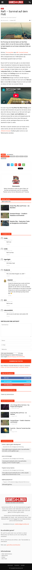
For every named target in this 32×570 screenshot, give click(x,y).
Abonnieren (27, 384)
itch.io (2, 69)
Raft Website (10, 154)
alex (5, 300)
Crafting (13, 156)
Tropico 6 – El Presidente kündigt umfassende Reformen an (16, 482)
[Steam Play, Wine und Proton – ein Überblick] (5, 208)
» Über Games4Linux (6, 554)
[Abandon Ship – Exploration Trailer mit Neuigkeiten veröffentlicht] (5, 223)
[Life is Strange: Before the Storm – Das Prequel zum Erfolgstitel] (5, 407)
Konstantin (5, 20)
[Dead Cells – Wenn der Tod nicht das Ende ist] (5, 430)
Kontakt (22, 565)
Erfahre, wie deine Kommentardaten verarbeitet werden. (15, 367)
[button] (29, 2)
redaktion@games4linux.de (22, 524)
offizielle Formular (6, 131)
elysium (10, 280)
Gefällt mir (27, 377)
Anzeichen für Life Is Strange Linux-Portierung (13, 446)
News (2, 8)
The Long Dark (10, 52)
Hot (17, 156)
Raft (26, 156)
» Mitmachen (4, 555)
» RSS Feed (4, 558)
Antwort (8, 244)
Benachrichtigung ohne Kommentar (16, 356)
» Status (3, 557)
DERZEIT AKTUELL (6, 199)
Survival (3, 158)
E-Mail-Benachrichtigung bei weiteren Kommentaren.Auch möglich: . (13, 355)
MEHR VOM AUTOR (6, 201)
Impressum (10, 565)
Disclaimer (16, 565)
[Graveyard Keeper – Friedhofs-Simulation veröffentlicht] (5, 215)
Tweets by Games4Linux (7, 394)
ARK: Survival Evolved (22, 52)
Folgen (28, 381)
